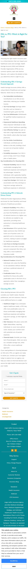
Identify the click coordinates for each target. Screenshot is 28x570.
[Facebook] (12, 450)
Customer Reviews (14, 475)
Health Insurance (14, 490)
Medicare (14, 493)
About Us (14, 471)
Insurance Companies (14, 478)
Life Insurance (14, 497)
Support (14, 459)
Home (2, 27)
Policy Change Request (14, 463)
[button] (14, 18)
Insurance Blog (9, 27)
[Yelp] (16, 450)
